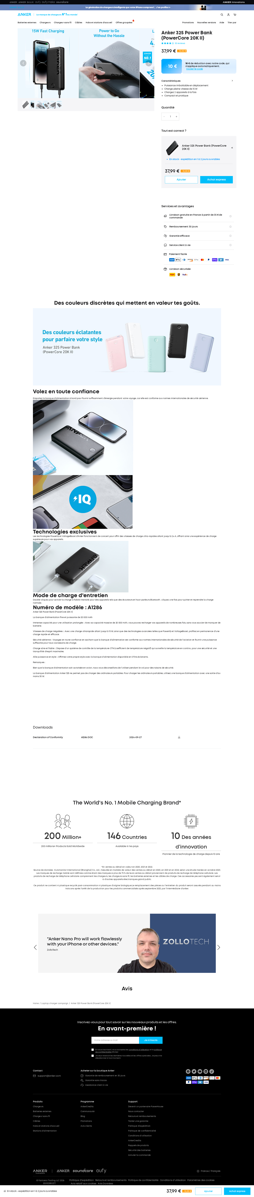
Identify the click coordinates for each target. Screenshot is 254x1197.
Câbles (36, 1121)
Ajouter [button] (181, 179)
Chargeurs (38, 1106)
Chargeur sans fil (41, 1116)
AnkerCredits (87, 1106)
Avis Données (105, 1183)
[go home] (53, 14)
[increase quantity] (176, 116)
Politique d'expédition (139, 1126)
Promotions (86, 1121)
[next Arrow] (218, 947)
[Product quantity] (170, 116)
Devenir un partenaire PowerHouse (145, 1106)
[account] (228, 14)
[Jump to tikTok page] (211, 1071)
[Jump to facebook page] (188, 1071)
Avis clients (86, 1126)
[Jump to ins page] (205, 1071)
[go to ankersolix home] (16, 7)
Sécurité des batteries (139, 1150)
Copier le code (194, 69)
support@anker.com (49, 1075)
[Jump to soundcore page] (83, 1171)
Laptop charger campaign (54, 1003)
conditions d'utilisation (139, 1049)
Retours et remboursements (142, 1116)
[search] (221, 14)
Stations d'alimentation (45, 1130)
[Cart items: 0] (234, 14)
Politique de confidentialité (142, 1130)
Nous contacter (136, 1111)
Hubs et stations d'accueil (46, 1126)
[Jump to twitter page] (194, 1071)
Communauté (88, 1111)
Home (36, 1003)
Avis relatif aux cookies (83, 1183)
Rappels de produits (138, 1145)
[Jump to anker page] (40, 1171)
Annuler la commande (139, 1155)
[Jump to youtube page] (200, 1071)
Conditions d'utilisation (140, 1135)
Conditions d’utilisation (173, 1180)
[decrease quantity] (164, 116)
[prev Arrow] (35, 947)
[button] (23, 63)
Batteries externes (42, 1111)
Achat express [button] (216, 179)
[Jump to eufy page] (101, 1171)
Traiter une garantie (138, 1121)
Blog (83, 1116)
